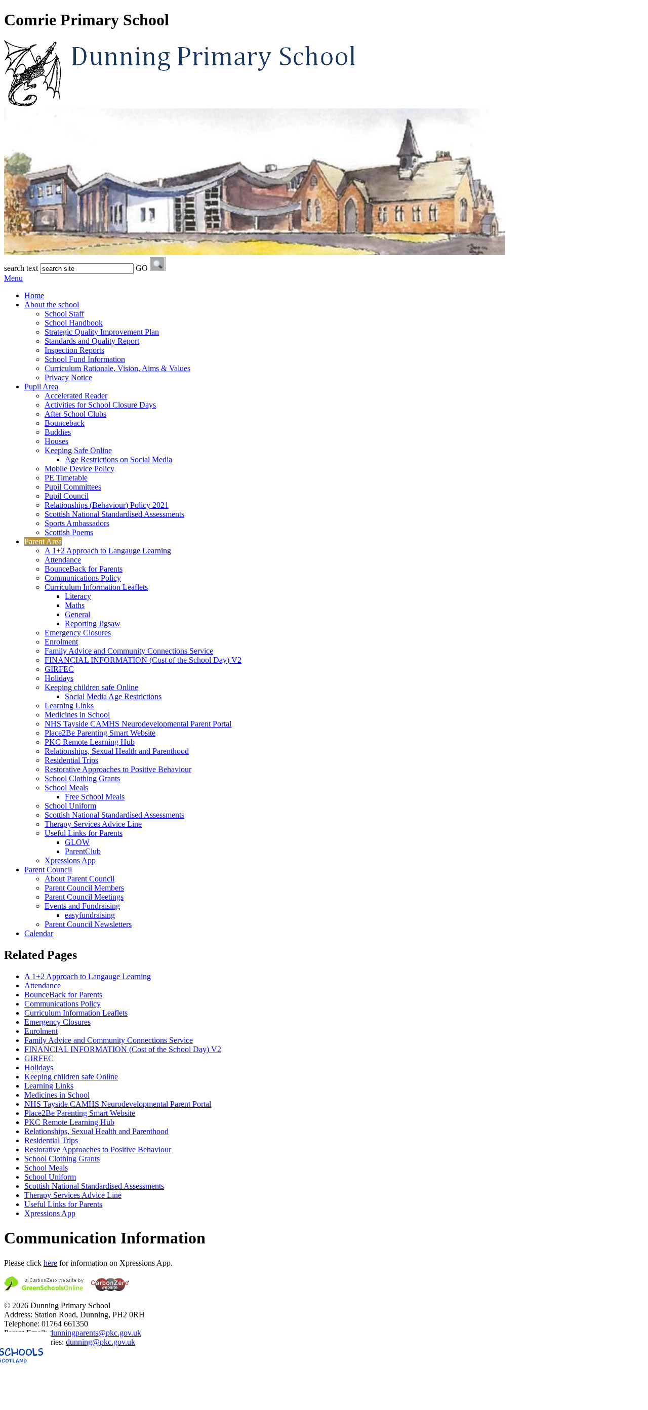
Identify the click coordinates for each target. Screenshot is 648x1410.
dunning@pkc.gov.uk (100, 1342)
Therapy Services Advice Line (93, 824)
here (50, 1263)
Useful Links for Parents (84, 833)
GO (142, 268)
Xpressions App (70, 860)
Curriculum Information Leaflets (96, 587)
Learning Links (69, 705)
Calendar (38, 933)
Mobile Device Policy (79, 468)
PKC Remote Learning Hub (90, 742)
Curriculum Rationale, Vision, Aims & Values (117, 368)
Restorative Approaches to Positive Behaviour (118, 769)
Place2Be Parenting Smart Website (100, 733)
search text (21, 268)
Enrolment (61, 641)
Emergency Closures (78, 632)
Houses (56, 441)
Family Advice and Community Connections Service (129, 651)
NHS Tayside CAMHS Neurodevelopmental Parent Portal (138, 723)
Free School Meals (95, 796)
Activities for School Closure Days (100, 404)
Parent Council (48, 869)
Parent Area (43, 541)
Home (34, 295)
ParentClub (83, 851)
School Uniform (70, 805)
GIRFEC (59, 669)
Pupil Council (67, 496)
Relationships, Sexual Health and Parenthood (117, 751)
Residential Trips (71, 760)
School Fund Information (85, 359)
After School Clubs (75, 414)
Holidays (59, 678)
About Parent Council (79, 878)
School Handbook (74, 322)
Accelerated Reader (76, 395)
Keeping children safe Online (91, 687)
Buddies (58, 432)
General (77, 614)
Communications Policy (83, 578)
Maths (75, 605)
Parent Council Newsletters (88, 924)
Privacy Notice (68, 377)
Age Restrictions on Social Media (118, 459)
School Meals (66, 787)
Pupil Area (41, 386)
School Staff (64, 313)
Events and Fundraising (82, 906)
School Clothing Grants (82, 778)
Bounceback (65, 423)
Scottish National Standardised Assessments (114, 514)
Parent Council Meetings (84, 897)
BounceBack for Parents (84, 569)
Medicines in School (77, 714)
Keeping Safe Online (78, 450)
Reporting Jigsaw (92, 623)
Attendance (63, 559)
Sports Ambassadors (77, 523)
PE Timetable (66, 477)
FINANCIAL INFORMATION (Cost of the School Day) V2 (143, 660)
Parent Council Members (84, 887)
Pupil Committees (73, 486)
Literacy (78, 596)
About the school (51, 304)
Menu (13, 278)
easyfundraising (90, 915)
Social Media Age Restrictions (113, 696)
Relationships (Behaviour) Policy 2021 (107, 505)
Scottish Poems (69, 532)
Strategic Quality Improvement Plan (102, 332)
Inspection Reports (74, 350)
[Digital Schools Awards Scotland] (67, 1401)
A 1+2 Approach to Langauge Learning (108, 550)
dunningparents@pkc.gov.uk (95, 1332)
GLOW (77, 842)
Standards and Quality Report (92, 341)
